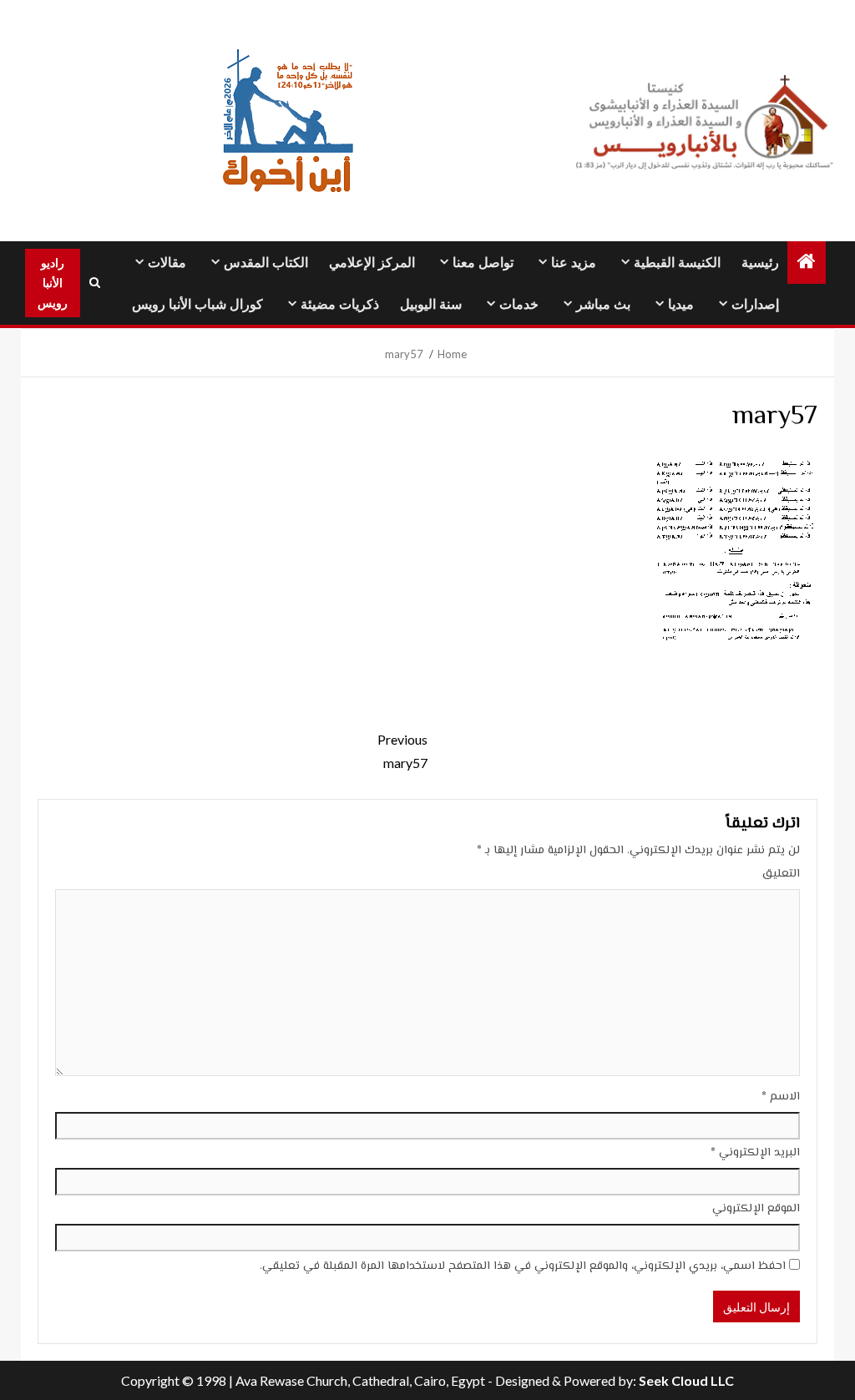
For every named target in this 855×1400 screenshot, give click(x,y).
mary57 (402, 750)
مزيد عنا (573, 262)
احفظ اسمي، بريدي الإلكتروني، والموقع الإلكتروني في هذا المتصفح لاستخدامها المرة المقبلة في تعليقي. (523, 1266)
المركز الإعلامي (372, 262)
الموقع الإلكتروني (756, 1209)
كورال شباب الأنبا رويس (197, 304)
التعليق (781, 874)
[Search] (95, 283)
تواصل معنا (483, 262)
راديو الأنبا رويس (53, 282)
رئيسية (760, 262)
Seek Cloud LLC (686, 1380)
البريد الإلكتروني (755, 1153)
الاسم (780, 1097)
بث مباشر (603, 304)
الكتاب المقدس (266, 262)
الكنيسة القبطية (677, 262)
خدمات (519, 304)
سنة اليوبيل (431, 304)
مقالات (167, 262)
